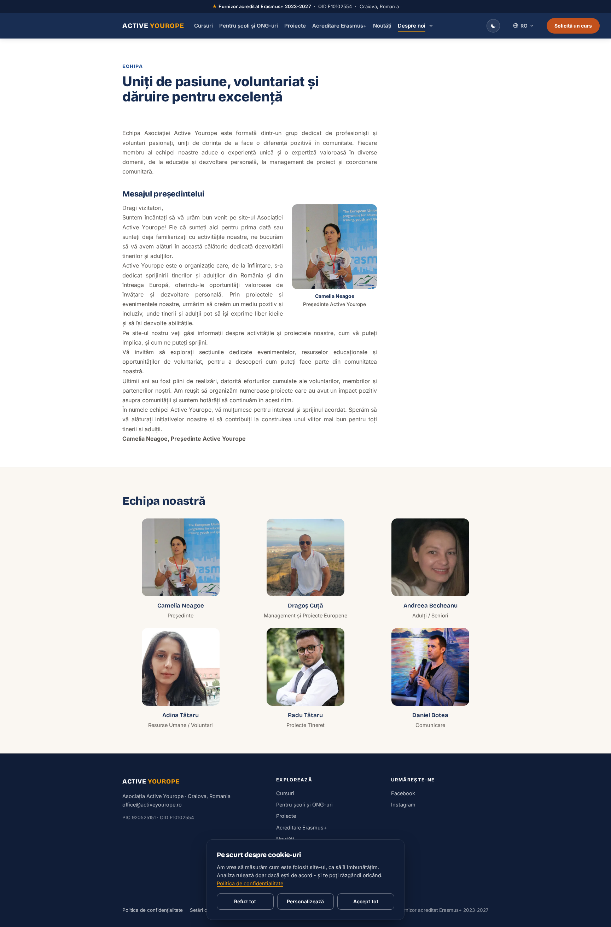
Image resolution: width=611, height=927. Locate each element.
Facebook (403, 793)
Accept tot (365, 901)
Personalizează (305, 901)
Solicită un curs (573, 26)
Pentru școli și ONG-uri (248, 25)
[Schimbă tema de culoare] (493, 26)
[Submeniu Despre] (431, 26)
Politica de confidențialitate (152, 910)
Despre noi (411, 25)
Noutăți (382, 25)
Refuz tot (245, 901)
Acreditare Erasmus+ (339, 25)
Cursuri (203, 25)
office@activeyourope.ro (152, 805)
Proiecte (295, 25)
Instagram (403, 805)
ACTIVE (153, 26)
